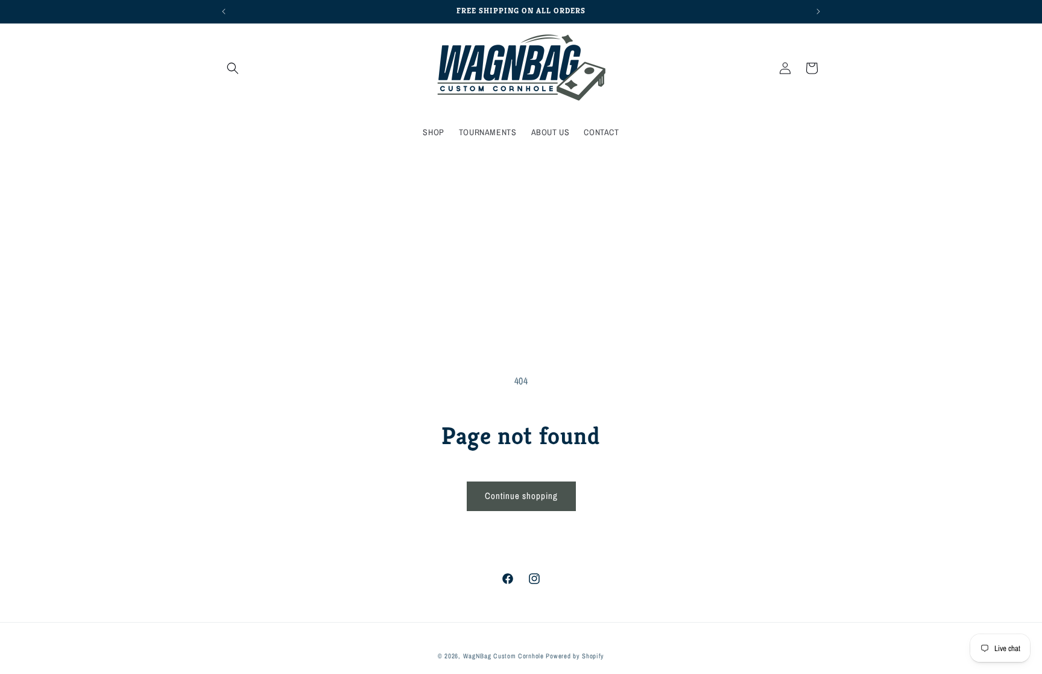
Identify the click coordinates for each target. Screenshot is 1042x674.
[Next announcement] (818, 11)
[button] (232, 68)
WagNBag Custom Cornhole (503, 656)
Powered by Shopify (575, 656)
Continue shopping (521, 495)
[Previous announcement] (223, 11)
